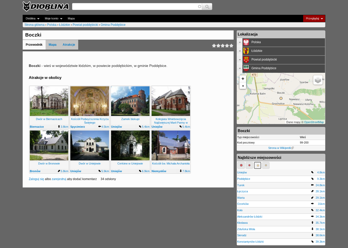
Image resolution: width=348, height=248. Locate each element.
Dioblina (29, 18)
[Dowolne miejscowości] (266, 165)
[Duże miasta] (241, 165)
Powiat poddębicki (85, 25)
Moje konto (50, 18)
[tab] (281, 42)
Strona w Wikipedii (279, 147)
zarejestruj (59, 179)
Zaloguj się (36, 179)
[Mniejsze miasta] (249, 165)
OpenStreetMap (314, 122)
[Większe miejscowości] (257, 165)
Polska (52, 25)
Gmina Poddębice (113, 25)
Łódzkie (64, 25)
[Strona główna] (46, 6)
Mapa (71, 18)
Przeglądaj (311, 18)
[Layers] (318, 80)
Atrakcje (69, 44)
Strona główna (34, 25)
